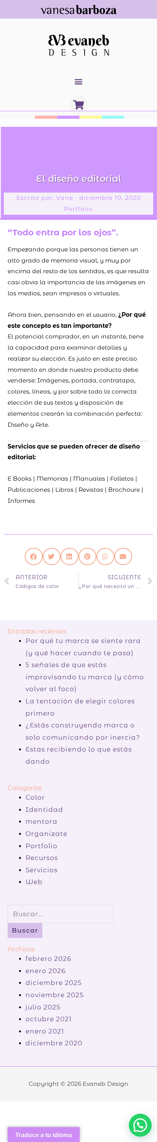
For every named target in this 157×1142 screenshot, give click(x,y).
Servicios (42, 870)
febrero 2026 (48, 958)
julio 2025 (43, 1007)
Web (34, 882)
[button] (78, 81)
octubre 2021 (49, 1019)
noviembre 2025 (55, 995)
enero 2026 (46, 971)
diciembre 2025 (54, 982)
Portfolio (78, 208)
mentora (42, 821)
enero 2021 (45, 1031)
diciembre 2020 (54, 1043)
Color (35, 797)
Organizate (46, 833)
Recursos (42, 858)
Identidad (44, 809)
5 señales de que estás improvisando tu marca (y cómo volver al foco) (85, 677)
